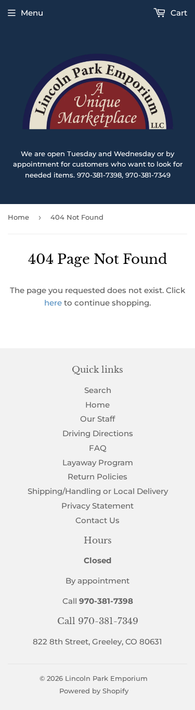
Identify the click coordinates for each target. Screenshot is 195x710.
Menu (32, 13)
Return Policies (97, 476)
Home (18, 217)
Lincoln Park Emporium (106, 678)
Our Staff (97, 419)
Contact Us (97, 520)
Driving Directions (97, 433)
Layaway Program (97, 462)
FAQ (98, 448)
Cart (177, 13)
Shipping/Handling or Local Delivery (98, 491)
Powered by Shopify (93, 691)
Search (97, 390)
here (53, 303)
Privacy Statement (97, 506)
